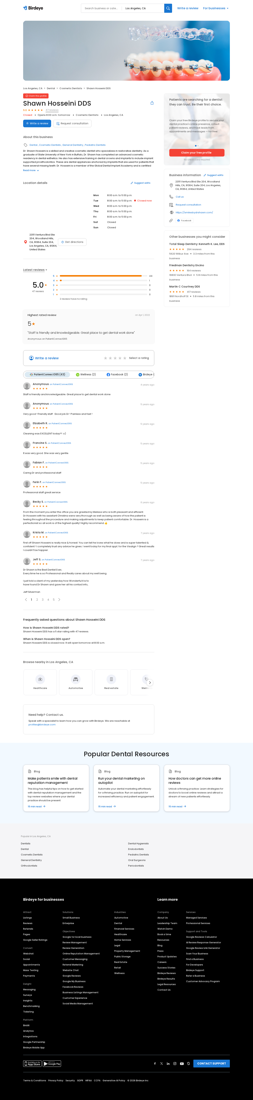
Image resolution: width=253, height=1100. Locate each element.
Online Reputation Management (81, 953)
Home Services (122, 939)
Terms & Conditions (34, 1080)
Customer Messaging (75, 959)
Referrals (28, 928)
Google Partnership (34, 1042)
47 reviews (52, 110)
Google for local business (77, 936)
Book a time (164, 934)
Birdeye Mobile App (34, 1047)
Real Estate (120, 962)
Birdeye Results (166, 978)
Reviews (27, 923)
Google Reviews (72, 975)
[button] (59, 599)
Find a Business (195, 959)
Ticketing (28, 1011)
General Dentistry (72, 145)
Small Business (71, 917)
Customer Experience (75, 998)
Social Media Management (78, 1003)
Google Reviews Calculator (201, 936)
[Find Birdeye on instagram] (174, 1063)
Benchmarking (31, 1006)
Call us (180, 197)
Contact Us (164, 989)
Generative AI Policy (114, 1080)
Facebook (186, 220)
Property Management (127, 951)
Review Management (75, 942)
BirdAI (26, 1025)
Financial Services (124, 928)
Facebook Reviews (73, 986)
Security (70, 1080)
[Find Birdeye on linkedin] (168, 1063)
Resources (163, 939)
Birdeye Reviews (166, 973)
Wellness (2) (88, 374)
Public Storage (122, 956)
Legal (117, 945)
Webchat (28, 953)
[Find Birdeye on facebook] (155, 1063)
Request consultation (74, 123)
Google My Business (74, 981)
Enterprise (68, 923)
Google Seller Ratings (35, 939)
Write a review (187, 8)
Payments (29, 975)
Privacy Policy (55, 1080)
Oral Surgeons (137, 860)
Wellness (119, 973)
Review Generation (73, 948)
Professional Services (198, 923)
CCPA (97, 1080)
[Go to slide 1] (196, 146)
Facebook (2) (119, 374)
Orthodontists (29, 865)
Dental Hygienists (138, 843)
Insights (27, 1000)
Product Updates (167, 956)
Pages (26, 934)
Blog (159, 945)
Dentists (25, 843)
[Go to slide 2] (198, 145)
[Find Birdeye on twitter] (161, 1063)
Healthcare (120, 934)
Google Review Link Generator (203, 948)
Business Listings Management (81, 992)
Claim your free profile (196, 152)
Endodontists (136, 849)
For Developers (194, 964)
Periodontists (136, 865)
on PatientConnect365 (61, 384)
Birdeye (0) (150, 374)
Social (26, 959)
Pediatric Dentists (95, 145)
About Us (162, 917)
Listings (27, 917)
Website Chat (71, 970)
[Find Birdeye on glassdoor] (188, 1063)
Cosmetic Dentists (70, 88)
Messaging (29, 989)
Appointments (31, 964)
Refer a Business (195, 975)
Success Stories (166, 967)
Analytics (28, 1030)
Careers (162, 962)
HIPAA (88, 1080)
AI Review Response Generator (203, 942)
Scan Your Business (197, 953)
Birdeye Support (195, 970)
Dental (51, 88)
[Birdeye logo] (33, 8)
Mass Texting (30, 970)
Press (160, 951)
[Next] (150, 682)
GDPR (80, 1080)
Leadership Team (167, 923)
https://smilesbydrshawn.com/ (194, 212)
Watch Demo (165, 928)
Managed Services (196, 917)
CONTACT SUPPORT (211, 1063)
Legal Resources (166, 984)
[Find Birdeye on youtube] (182, 1063)
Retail (117, 967)
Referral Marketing (73, 964)
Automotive (121, 917)
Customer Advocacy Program (203, 981)
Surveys (27, 995)
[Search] (168, 8)
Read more (29, 170)
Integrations (30, 1036)
